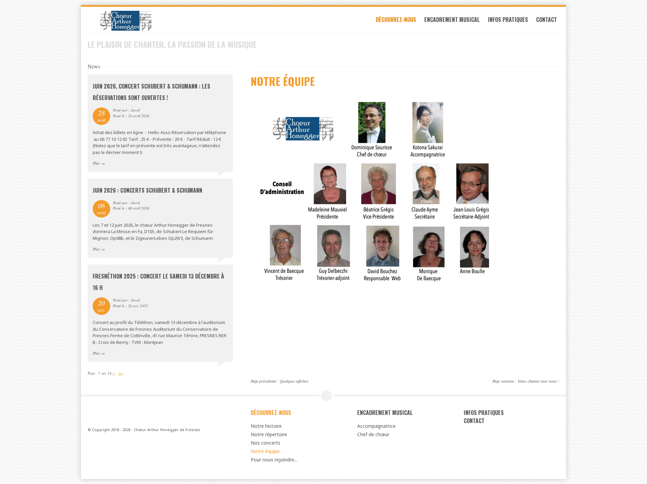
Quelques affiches (294, 381)
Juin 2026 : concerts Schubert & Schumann (147, 190)
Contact (546, 19)
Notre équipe (265, 451)
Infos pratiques (508, 19)
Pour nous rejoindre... (274, 459)
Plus (96, 163)
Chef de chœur (373, 434)
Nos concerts (265, 443)
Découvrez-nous (396, 19)
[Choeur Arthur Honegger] (160, 21)
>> (120, 373)
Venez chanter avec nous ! (538, 381)
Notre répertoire (269, 434)
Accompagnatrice (376, 426)
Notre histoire (266, 426)
